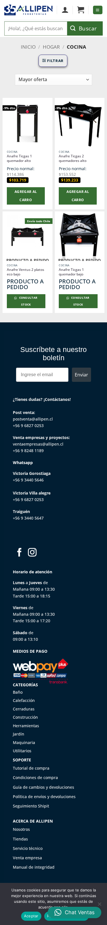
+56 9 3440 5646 (28, 480)
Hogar (51, 47)
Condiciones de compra (35, 777)
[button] (80, 10)
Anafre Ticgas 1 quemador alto (19, 158)
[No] (99, 905)
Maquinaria (24, 742)
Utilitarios (22, 750)
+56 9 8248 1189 (28, 450)
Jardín (18, 734)
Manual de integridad (33, 867)
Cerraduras (24, 709)
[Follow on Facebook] (19, 553)
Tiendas (20, 839)
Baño (18, 692)
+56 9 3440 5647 (28, 518)
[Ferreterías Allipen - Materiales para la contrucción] (28, 10)
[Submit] (85, 28)
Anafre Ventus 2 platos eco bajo (25, 272)
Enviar (81, 375)
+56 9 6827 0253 (28, 425)
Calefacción (24, 700)
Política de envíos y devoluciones (44, 796)
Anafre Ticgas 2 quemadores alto (72, 158)
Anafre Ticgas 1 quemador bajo (71, 272)
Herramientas (26, 725)
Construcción (25, 717)
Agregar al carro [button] (26, 195)
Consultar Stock (27, 301)
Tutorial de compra (31, 768)
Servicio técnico (28, 848)
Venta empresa (27, 857)
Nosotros (21, 829)
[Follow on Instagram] (32, 553)
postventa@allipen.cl (33, 419)
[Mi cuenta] (64, 10)
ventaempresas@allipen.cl (38, 444)
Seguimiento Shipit (31, 806)
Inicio (28, 47)
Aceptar (31, 916)
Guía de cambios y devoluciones (43, 787)
